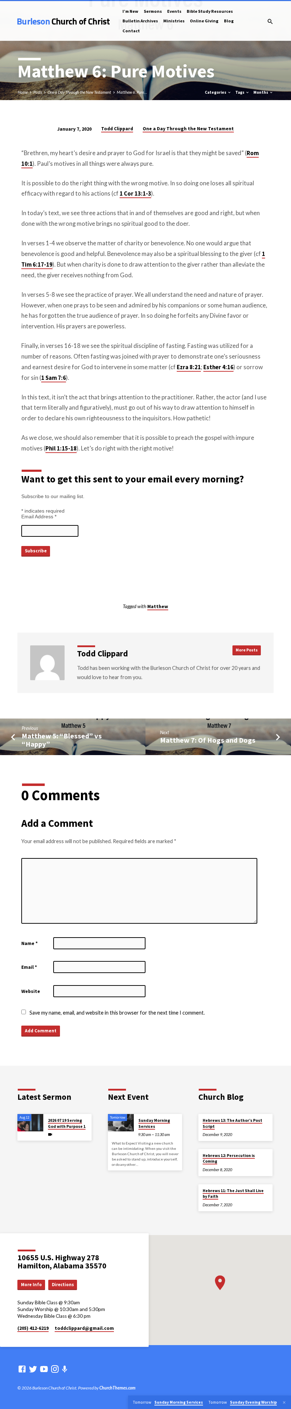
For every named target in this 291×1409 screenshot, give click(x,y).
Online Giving (204, 20)
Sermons (153, 11)
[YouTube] (44, 1369)
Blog (229, 20)
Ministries (174, 20)
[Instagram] (55, 1369)
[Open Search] (270, 21)
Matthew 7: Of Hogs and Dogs (208, 740)
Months (261, 92)
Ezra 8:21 (189, 367)
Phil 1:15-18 (61, 448)
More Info (31, 1284)
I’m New (130, 11)
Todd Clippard (117, 129)
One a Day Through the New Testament (79, 92)
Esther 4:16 (218, 367)
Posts (37, 92)
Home (23, 92)
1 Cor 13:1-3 (135, 193)
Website (30, 991)
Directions (63, 1284)
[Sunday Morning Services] (121, 1122)
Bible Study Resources (210, 11)
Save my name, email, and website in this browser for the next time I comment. (117, 1013)
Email (29, 967)
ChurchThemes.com (117, 1388)
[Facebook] (22, 1369)
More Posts (247, 649)
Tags (240, 92)
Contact (131, 30)
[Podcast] (64, 1369)
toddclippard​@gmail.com (84, 1328)
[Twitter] (33, 1369)
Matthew (157, 607)
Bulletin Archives (140, 20)
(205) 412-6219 (33, 1328)
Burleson (63, 21)
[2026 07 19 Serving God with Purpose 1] (30, 1122)
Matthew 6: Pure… (132, 92)
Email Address (38, 516)
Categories (216, 92)
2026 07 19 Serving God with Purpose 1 (67, 1123)
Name (29, 943)
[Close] (284, 1402)
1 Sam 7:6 (53, 378)
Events (174, 11)
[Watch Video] (50, 1134)
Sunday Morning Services (154, 1123)
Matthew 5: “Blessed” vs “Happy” (62, 740)
